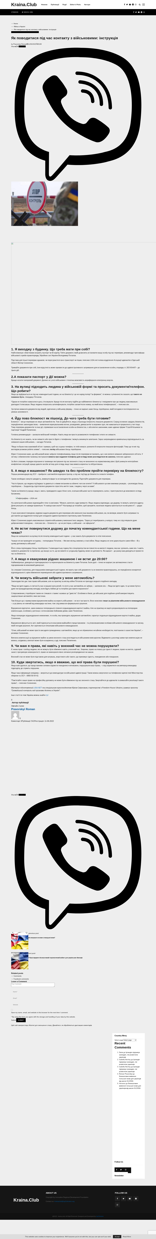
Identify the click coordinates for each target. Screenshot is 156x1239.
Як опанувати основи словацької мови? (41, 937)
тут (47, 695)
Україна (36, 32)
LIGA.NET (38, 688)
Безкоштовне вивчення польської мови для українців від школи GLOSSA (130, 1078)
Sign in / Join (28, 12)
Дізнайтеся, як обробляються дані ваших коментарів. (72, 1025)
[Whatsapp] (136, 4)
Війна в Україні (16, 32)
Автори (87, 4)
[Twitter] (127, 4)
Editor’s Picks (75, 4)
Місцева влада (27, 32)
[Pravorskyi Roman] (15, 718)
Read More (127, 1236)
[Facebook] (125, 4)
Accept (117, 1237)
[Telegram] (133, 4)
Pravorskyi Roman (20, 44)
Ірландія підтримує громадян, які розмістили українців (129, 1054)
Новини (44, 4)
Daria (121, 1052)
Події (64, 4)
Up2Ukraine (100, 1216)
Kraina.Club (24, 4)
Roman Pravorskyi (125, 1074)
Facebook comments (21, 979)
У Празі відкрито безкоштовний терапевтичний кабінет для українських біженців (55, 957)
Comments (17, 976)
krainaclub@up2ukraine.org (64, 1201)
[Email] (130, 4)
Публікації (55, 4)
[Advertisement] (78, 234)
